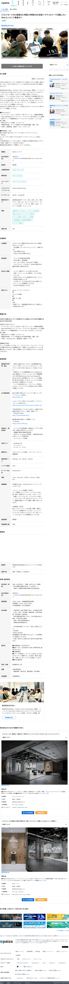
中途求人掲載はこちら (40, 970)
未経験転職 (18, 3)
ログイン (62, 4)
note (44, 963)
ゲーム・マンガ (39, 3)
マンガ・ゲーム (37, 959)
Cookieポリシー (28, 982)
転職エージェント (47, 951)
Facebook (28, 966)
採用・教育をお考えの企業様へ (23, 970)
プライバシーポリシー (17, 982)
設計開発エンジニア (55, 119)
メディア (43, 3)
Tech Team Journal (22, 963)
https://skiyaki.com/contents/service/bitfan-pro (27, 405)
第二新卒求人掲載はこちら (22, 974)
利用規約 (8, 982)
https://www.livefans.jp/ (19, 423)
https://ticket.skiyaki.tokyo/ (20, 415)
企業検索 (18, 955)
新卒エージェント (61, 951)
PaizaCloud (62, 963)
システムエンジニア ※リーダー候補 (58, 80)
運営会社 (1, 982)
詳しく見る (46, 793)
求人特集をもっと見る (63, 930)
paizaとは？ (48, 3)
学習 (27, 3)
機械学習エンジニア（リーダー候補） (58, 106)
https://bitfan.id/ (17, 397)
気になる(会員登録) (28, 813)
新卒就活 (23, 3)
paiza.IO (52, 963)
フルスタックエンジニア (56, 93)
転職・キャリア (13, 3)
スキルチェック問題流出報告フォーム (49, 978)
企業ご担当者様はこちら (56, 3)
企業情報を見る (9, 717)
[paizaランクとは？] (67, 65)
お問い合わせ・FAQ (31, 978)
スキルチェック (33, 3)
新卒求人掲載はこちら (55, 970)
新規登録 (66, 4)
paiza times (35, 963)
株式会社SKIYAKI (7, 25)
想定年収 (17, 158)
